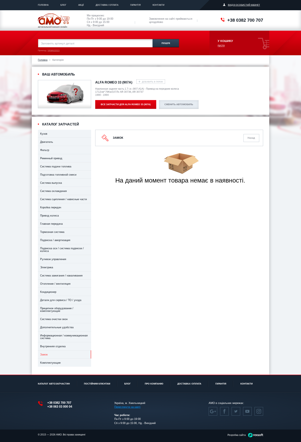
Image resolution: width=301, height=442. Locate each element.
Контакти (158, 5)
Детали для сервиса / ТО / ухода (60, 300)
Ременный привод (51, 158)
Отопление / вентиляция (55, 283)
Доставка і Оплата (107, 5)
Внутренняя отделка (53, 346)
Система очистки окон (54, 319)
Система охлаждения (53, 191)
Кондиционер (48, 291)
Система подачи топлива (55, 166)
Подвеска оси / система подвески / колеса (62, 250)
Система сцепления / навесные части (63, 199)
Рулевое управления (53, 259)
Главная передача (51, 223)
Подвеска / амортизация (55, 240)
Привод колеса (49, 215)
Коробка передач (50, 207)
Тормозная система (52, 231)
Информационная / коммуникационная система (64, 337)
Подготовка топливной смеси (58, 174)
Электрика (46, 267)
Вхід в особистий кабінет (244, 5)
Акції (81, 5)
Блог (63, 5)
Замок (44, 354)
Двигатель (46, 141)
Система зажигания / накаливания (61, 275)
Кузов (43, 133)
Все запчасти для (126, 104)
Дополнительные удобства (57, 327)
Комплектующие (50, 362)
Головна (43, 5)
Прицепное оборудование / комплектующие (56, 309)
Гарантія (135, 5)
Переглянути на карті (127, 406)
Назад (251, 137)
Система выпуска (51, 182)
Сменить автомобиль (178, 104)
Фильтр (44, 150)
